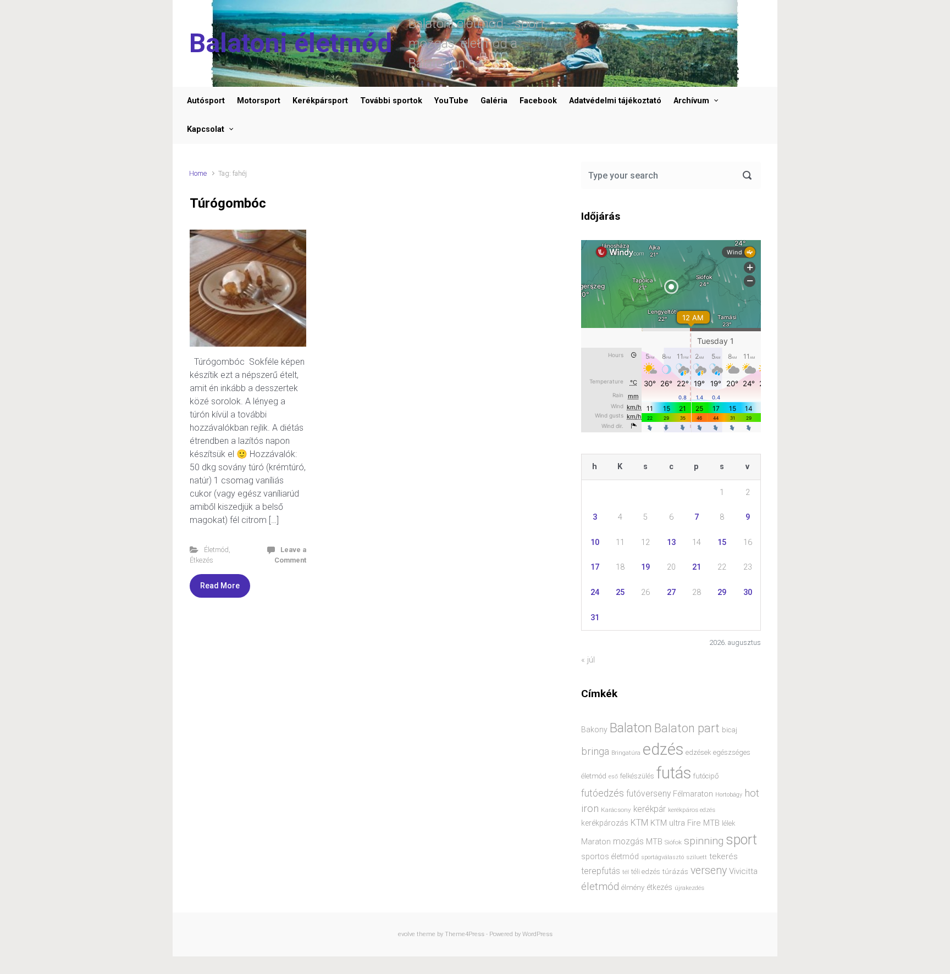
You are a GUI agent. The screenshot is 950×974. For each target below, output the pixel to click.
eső (613, 776)
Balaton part (687, 728)
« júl (588, 660)
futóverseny (648, 794)
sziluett (696, 857)
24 (594, 592)
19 (645, 567)
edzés (663, 749)
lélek (728, 823)
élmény (632, 887)
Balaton (631, 728)
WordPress (537, 934)
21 (696, 567)
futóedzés (602, 793)
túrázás (675, 871)
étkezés (659, 887)
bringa (595, 751)
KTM (639, 822)
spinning (703, 840)
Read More (220, 585)
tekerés (723, 856)
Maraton (596, 841)
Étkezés (201, 560)
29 (721, 592)
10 (594, 542)
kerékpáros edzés (691, 810)
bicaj (729, 730)
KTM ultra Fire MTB (685, 823)
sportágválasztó (662, 857)
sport (741, 840)
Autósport (206, 100)
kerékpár (649, 809)
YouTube (451, 100)
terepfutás (600, 871)
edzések (698, 752)
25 (620, 592)
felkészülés (637, 776)
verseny (709, 870)
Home (198, 173)
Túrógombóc (228, 203)
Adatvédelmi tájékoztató (615, 100)
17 (594, 567)
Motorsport (258, 100)
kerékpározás (604, 823)
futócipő (706, 776)
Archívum (691, 100)
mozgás (628, 842)
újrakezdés (689, 888)
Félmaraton (693, 794)
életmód (600, 886)
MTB (654, 842)
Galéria (493, 100)
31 (594, 617)
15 (721, 542)
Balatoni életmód (290, 43)
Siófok (673, 842)
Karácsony (616, 810)
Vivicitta (743, 871)
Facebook (538, 100)
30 (747, 592)
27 (671, 592)
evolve (406, 934)
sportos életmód (610, 856)
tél (625, 872)
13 (671, 542)
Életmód (216, 550)
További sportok (391, 100)
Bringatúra (625, 752)
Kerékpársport (320, 100)
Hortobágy (728, 794)
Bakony (594, 729)
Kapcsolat (205, 129)
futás (673, 773)
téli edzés (645, 871)
